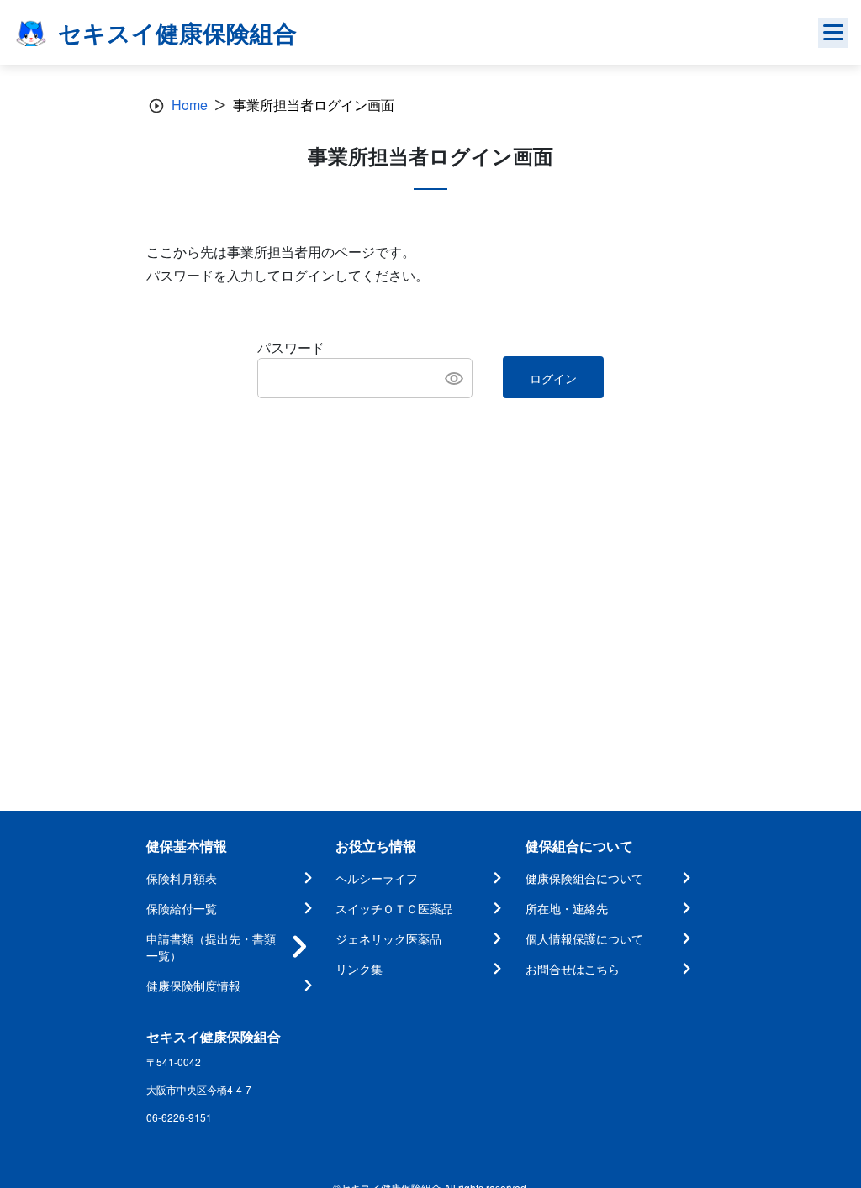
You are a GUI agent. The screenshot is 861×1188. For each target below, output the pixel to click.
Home (190, 104)
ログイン (553, 378)
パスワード (291, 347)
